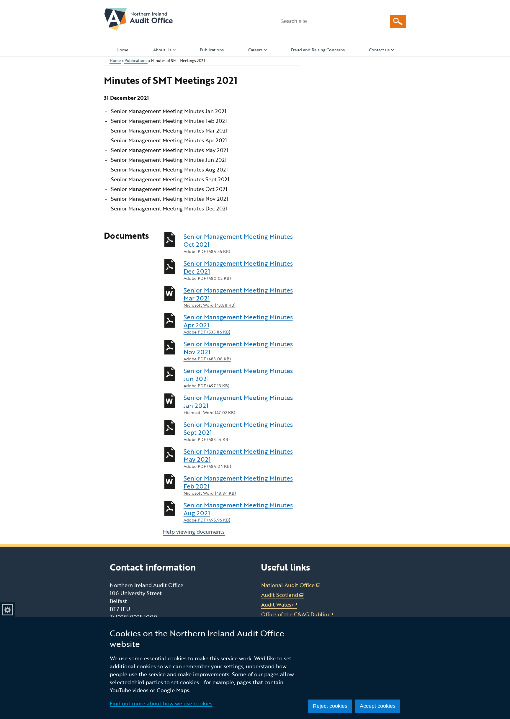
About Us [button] (162, 50)
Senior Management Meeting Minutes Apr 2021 (238, 324)
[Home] (138, 19)
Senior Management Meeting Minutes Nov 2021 (238, 351)
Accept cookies (377, 706)
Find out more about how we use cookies (161, 703)
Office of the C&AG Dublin (297, 614)
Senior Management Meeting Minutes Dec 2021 (238, 270)
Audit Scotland (282, 595)
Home (122, 50)
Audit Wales (279, 605)
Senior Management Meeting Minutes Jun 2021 (238, 378)
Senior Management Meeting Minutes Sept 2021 (238, 431)
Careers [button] (255, 50)
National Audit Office (290, 585)
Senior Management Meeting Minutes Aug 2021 (238, 512)
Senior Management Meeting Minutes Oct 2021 (238, 243)
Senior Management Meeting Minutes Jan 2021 (238, 404)
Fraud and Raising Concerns (318, 50)
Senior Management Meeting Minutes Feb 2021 (238, 485)
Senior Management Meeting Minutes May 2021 (238, 458)
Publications (212, 50)
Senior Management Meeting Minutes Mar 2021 (238, 297)
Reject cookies (330, 706)
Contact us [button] (379, 50)
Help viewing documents (194, 531)
